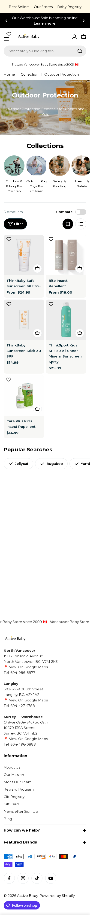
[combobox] (45, 51)
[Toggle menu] (6, 39)
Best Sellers (19, 7)
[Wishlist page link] (8, 34)
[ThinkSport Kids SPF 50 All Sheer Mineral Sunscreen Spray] (66, 320)
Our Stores (43, 7)
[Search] (80, 51)
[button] (6, 20)
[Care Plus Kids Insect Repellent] (24, 395)
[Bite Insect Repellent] (66, 255)
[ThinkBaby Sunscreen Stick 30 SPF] (24, 320)
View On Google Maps (28, 667)
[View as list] (80, 223)
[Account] (74, 37)
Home (9, 74)
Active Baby (27, 895)
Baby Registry (69, 7)
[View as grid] (67, 223)
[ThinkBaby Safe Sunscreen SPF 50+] (24, 255)
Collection (30, 74)
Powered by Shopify (57, 895)
